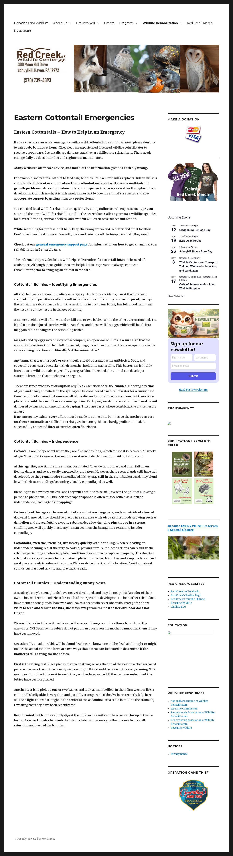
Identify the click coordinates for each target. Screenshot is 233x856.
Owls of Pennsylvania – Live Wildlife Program (196, 286)
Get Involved (85, 23)
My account (22, 30)
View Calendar (176, 296)
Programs (126, 23)
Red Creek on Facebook (185, 591)
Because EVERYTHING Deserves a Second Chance (193, 528)
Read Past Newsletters (193, 389)
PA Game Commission (184, 708)
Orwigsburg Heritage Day (194, 230)
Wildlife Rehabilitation (160, 23)
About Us (60, 23)
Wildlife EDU (178, 606)
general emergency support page (62, 244)
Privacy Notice (179, 754)
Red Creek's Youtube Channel (188, 599)
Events (109, 23)
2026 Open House (190, 240)
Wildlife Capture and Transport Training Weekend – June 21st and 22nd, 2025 (198, 266)
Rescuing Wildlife (181, 603)
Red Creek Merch (200, 23)
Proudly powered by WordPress (36, 838)
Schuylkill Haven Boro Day (195, 251)
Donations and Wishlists (31, 23)
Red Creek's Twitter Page (186, 595)
